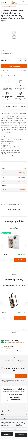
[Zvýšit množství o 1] (25, 60)
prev (1, 245)
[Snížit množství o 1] (20, 60)
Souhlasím (21, 435)
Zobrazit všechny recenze (18, 342)
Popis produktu (6, 106)
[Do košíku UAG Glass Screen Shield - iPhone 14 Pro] (20, 318)
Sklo (25, 185)
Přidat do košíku (14, 66)
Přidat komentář (14, 209)
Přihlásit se (21, 376)
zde (21, 425)
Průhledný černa (22, 181)
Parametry (15, 106)
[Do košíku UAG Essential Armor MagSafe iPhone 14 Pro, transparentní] (20, 260)
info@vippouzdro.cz (15, 395)
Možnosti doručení (7, 53)
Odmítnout (7, 434)
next (27, 245)
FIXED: (6, 72)
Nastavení (14, 429)
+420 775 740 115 (15, 397)
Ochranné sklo (22, 189)
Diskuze (23, 106)
